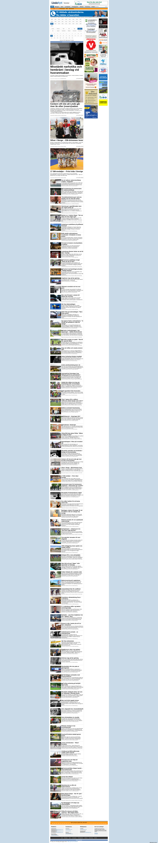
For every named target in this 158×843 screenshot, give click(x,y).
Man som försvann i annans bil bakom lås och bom (70, 295)
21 (78, 35)
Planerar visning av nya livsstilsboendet (68, 726)
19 (72, 35)
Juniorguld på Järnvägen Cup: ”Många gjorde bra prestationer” (70, 374)
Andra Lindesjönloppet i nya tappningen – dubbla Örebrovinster (71, 331)
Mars (63, 28)
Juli (52, 30)
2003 (66, 19)
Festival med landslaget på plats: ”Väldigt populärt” (72, 269)
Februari (58, 28)
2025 (80, 23)
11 (81, 33)
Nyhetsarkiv (57, 8)
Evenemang (87, 6)
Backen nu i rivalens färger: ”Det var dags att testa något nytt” (72, 216)
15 (60, 35)
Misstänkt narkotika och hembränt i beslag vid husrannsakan (66, 69)
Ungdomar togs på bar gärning (70, 278)
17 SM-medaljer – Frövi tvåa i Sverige (66, 171)
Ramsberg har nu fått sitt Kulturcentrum (68, 785)
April (69, 28)
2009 (55, 21)
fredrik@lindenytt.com (59, 829)
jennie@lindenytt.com (59, 832)
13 (54, 35)
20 (75, 35)
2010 (59, 21)
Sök (106, 6)
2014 (73, 21)
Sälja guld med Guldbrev (72, 841)
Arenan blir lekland (67, 776)
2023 (73, 23)
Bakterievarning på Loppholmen (70, 580)
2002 (62, 19)
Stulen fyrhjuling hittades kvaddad (71, 356)
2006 (77, 19)
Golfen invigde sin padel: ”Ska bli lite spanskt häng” (72, 340)
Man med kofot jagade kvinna (70, 700)
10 (78, 33)
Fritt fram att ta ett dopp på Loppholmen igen (69, 760)
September (64, 30)
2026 (52, 25)
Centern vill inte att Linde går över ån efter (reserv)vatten (65, 105)
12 (51, 35)
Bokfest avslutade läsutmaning (70, 408)
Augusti (58, 30)
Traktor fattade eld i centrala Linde (71, 572)
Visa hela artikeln (80, 78)
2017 (52, 23)
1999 (52, 19)
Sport (62, 6)
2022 (70, 23)
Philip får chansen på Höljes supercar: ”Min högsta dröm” (70, 812)
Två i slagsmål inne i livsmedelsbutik (72, 709)
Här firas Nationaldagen (68, 304)
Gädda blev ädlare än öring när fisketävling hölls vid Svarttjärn (70, 383)
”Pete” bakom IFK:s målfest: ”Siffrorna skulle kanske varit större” (72, 400)
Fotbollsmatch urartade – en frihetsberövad (69, 632)
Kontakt (93, 6)
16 (63, 35)
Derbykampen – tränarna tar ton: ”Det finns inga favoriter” (71, 529)
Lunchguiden (67, 6)
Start (52, 6)
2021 (66, 23)
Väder (67, 8)
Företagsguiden (75, 6)
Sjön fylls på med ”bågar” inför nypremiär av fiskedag (70, 564)
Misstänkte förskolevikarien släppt (71, 492)
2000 (55, 19)
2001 (59, 19)
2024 (77, 23)
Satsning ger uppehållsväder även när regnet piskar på (71, 207)
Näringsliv (57, 6)
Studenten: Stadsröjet (69, 424)
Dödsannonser (71, 8)
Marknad (81, 6)
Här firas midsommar (67, 641)
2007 (80, 19)
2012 (66, 21)
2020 (62, 23)
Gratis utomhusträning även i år (70, 365)
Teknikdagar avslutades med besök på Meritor (70, 675)
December (80, 30)
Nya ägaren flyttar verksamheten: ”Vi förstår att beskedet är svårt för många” (72, 322)
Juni (80, 28)
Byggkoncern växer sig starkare (70, 649)
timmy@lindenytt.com (54, 835)
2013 (70, 21)
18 (69, 35)
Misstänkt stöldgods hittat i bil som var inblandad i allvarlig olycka (71, 692)
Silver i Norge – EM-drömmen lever (66, 140)
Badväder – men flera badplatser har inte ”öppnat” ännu (72, 615)
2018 (55, 23)
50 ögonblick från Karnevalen (71, 391)
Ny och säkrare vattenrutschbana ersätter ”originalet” (71, 180)
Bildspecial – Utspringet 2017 (71, 416)
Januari (52, 28)
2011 (62, 21)
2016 (80, 21)
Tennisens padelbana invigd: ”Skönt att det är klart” (70, 260)
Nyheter (52, 8)
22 (81, 35)
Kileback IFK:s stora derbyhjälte (70, 555)
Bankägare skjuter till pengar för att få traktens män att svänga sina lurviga (71, 512)
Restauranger (62, 8)
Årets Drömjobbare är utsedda (70, 717)
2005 (73, 19)
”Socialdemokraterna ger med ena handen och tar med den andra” (71, 197)
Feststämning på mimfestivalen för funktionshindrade (71, 189)
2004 (70, 19)
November (74, 30)
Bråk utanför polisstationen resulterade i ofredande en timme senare (71, 235)
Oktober (69, 30)
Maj (74, 28)
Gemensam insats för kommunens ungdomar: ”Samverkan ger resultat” (72, 485)
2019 (59, 23)
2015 (77, 21)
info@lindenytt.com (69, 829)
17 (66, 35)
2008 (52, 21)
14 (57, 35)
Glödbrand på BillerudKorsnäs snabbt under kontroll (70, 752)
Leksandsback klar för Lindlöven (71, 589)
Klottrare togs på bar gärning (70, 658)
